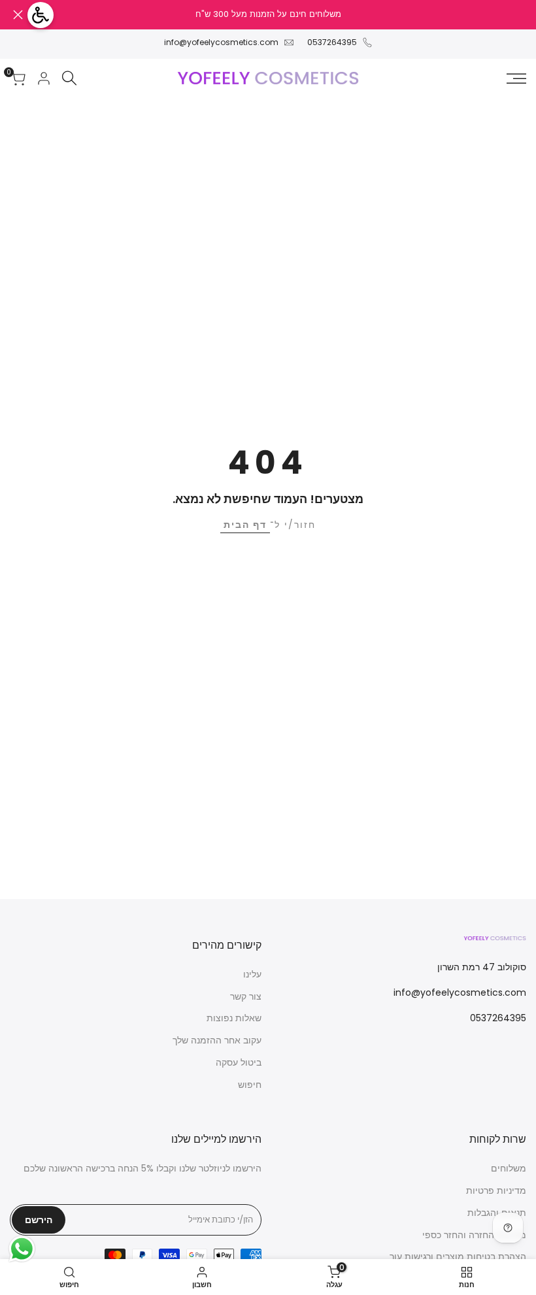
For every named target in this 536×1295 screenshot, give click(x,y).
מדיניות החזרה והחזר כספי (474, 1234)
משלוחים (508, 1168)
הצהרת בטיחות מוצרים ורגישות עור (458, 1256)
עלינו (252, 974)
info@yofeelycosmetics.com (221, 42)
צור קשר (245, 996)
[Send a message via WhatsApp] (22, 1249)
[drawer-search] (69, 78)
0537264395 (332, 42)
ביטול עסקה (238, 1062)
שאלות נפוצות (234, 1018)
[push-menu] (516, 78)
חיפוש (249, 1084)
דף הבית (245, 524)
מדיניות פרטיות (496, 1190)
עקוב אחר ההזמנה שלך (217, 1040)
